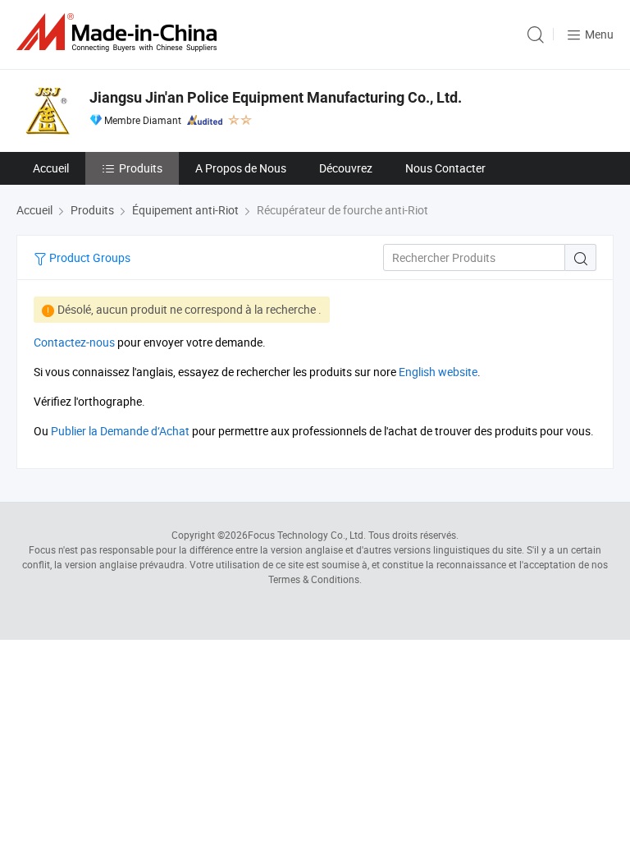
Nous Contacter (445, 168)
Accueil (51, 168)
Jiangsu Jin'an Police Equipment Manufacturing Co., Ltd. (275, 97)
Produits (140, 168)
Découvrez (345, 168)
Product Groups (88, 257)
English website (438, 371)
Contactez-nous (74, 342)
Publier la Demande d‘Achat (120, 431)
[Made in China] (119, 32)
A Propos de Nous (240, 168)
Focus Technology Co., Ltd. (307, 534)
